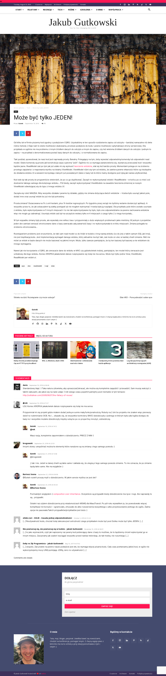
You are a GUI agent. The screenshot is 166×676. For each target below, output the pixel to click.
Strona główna (19, 108)
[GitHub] (38, 323)
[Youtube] (150, 4)
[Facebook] (120, 4)
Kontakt (83, 4)
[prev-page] (15, 368)
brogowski (28, 443)
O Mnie (99, 9)
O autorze (38, 4)
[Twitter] (146, 4)
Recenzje (47, 9)
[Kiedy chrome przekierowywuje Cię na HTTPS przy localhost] (26, 350)
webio (43, 674)
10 (45, 123)
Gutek (20, 123)
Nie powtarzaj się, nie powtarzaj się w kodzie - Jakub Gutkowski (52, 529)
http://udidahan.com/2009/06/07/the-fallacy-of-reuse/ (47, 395)
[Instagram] (125, 4)
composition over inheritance (66, 494)
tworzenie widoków (83, 166)
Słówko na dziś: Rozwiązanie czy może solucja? (34, 297)
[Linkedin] (129, 4)
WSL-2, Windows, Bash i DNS (53, 361)
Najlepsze (48, 4)
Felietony (32, 9)
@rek (25, 403)
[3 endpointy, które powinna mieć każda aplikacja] (111, 350)
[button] (149, 10)
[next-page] (19, 368)
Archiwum (57, 4)
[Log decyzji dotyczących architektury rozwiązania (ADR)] (139, 350)
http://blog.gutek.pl (38, 313)
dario (25, 385)
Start (19, 9)
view (52, 266)
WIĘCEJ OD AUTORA (44, 336)
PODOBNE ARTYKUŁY (24, 336)
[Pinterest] (133, 4)
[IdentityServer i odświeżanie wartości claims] (83, 350)
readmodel (37, 266)
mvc (29, 266)
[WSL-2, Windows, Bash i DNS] (54, 350)
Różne (71, 9)
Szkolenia (85, 9)
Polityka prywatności (71, 4)
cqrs (23, 266)
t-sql (46, 266)
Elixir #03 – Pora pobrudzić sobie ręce (136, 297)
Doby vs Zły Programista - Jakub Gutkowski (43, 543)
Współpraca (115, 9)
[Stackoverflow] (142, 4)
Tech (60, 9)
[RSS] (137, 4)
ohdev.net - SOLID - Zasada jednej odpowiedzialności (47, 518)
